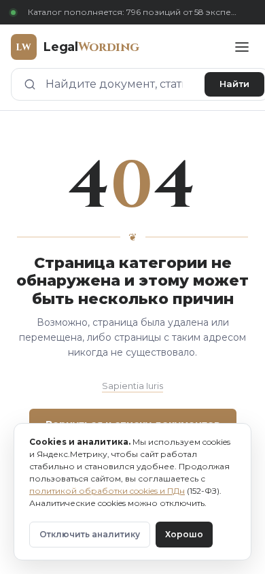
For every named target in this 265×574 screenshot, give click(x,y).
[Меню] (242, 47)
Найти (234, 83)
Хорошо (184, 534)
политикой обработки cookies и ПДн (107, 491)
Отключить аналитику (89, 534)
